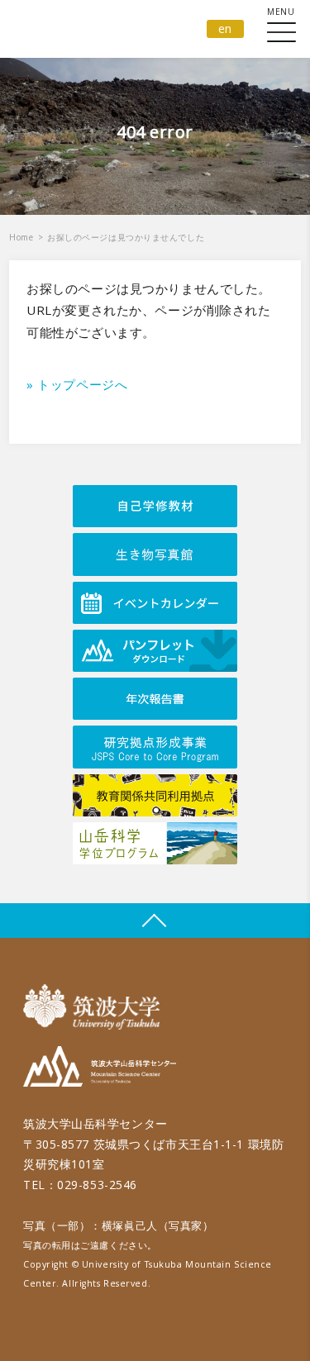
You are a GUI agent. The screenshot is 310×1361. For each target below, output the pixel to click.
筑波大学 (95, 1007)
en (225, 28)
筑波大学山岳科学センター (99, 1069)
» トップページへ (76, 384)
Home (21, 237)
